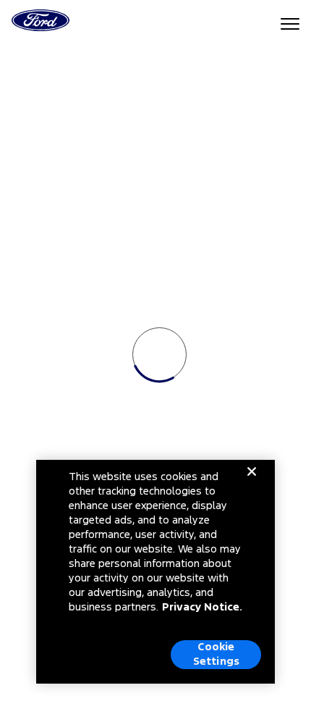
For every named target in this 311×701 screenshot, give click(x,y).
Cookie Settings (216, 654)
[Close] (252, 483)
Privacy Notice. (202, 607)
